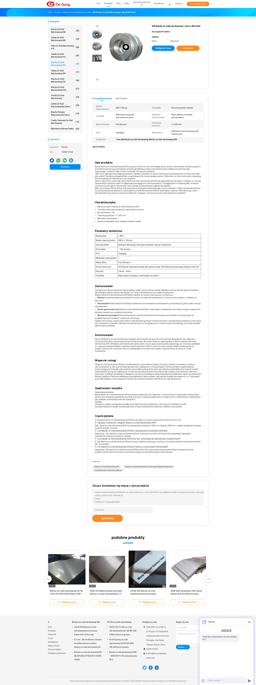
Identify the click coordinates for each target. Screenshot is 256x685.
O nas (50, 638)
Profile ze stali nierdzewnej (65, 96)
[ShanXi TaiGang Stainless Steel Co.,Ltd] (58, 4)
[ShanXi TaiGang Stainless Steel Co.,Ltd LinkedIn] (157, 667)
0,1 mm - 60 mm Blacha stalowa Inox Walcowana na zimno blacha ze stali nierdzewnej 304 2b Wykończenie (87, 644)
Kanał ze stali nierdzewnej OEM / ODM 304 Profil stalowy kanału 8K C (123, 656)
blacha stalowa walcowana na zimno (65, 113)
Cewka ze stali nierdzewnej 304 (65, 72)
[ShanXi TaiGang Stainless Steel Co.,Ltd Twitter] (144, 667)
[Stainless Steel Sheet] (125, 47)
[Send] (249, 681)
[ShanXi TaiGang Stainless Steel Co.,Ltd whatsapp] (58, 159)
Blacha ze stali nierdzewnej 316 (65, 80)
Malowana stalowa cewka (65, 129)
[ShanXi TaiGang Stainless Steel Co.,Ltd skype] (71, 159)
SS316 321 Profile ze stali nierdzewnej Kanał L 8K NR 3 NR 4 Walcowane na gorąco (123, 631)
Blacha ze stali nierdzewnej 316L (65, 88)
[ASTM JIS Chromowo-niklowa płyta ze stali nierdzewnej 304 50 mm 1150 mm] (107, 569)
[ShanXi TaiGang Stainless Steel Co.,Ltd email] (52, 159)
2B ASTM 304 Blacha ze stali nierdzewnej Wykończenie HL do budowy (145, 594)
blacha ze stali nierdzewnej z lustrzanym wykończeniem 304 (149, 467)
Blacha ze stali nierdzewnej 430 (65, 30)
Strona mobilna (54, 649)
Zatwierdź (107, 518)
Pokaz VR (52, 634)
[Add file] (203, 681)
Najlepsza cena (163, 48)
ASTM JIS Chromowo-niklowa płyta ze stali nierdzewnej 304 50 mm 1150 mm (106, 594)
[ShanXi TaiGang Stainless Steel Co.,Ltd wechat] (65, 159)
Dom (50, 627)
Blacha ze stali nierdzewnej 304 (65, 63)
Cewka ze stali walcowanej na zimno (65, 105)
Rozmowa (65, 167)
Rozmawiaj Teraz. (198, 4)
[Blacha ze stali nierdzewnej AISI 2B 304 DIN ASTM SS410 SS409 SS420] (66, 569)
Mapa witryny (53, 646)
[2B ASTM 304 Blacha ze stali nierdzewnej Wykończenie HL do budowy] (147, 569)
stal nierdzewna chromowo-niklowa (108, 470)
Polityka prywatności (57, 653)
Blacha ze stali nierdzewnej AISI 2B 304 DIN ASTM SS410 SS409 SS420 (67, 594)
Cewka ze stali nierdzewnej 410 (65, 55)
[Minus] (249, 622)
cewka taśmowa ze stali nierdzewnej (65, 121)
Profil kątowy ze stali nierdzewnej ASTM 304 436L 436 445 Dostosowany (121, 643)
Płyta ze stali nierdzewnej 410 (65, 47)
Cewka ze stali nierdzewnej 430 (65, 38)
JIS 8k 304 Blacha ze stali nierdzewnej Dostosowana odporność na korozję (85, 631)
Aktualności (53, 642)
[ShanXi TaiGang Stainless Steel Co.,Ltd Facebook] (150, 667)
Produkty (52, 631)
